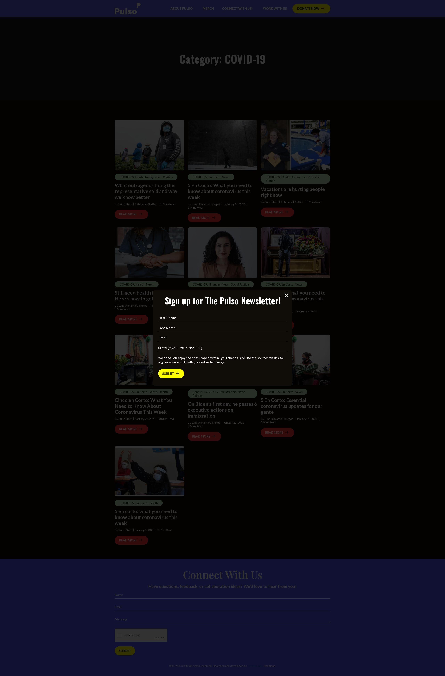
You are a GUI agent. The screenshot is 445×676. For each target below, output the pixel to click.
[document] (222, 338)
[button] (286, 296)
